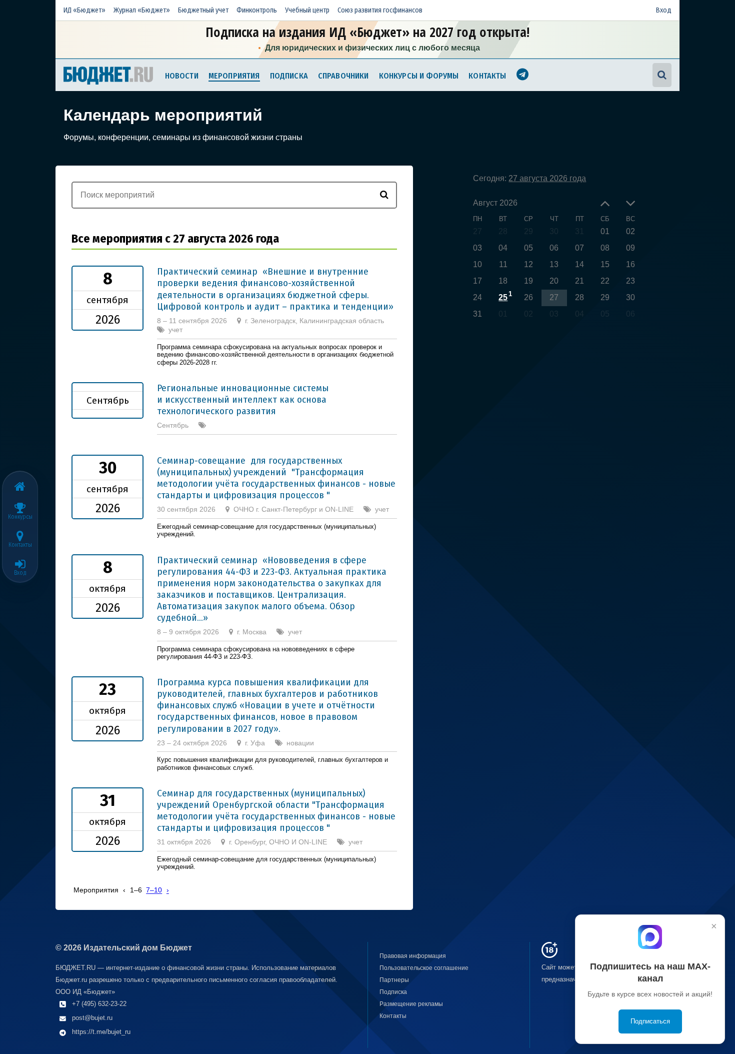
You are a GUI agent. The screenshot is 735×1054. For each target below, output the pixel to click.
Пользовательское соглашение (424, 968)
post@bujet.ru (92, 1017)
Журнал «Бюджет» (142, 10)
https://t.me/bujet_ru (101, 1031)
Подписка (289, 76)
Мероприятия (234, 76)
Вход (664, 10)
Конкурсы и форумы (419, 76)
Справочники (343, 76)
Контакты (487, 76)
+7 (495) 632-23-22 (99, 1003)
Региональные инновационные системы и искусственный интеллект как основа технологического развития (242, 399)
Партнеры (394, 980)
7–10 (154, 890)
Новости (181, 76)
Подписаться (650, 1021)
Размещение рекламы (411, 1004)
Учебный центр (307, 10)
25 (503, 297)
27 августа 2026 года (547, 178)
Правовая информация (413, 956)
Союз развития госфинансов (380, 10)
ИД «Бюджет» (85, 10)
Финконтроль (256, 10)
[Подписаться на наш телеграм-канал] (522, 76)
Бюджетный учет (203, 10)
